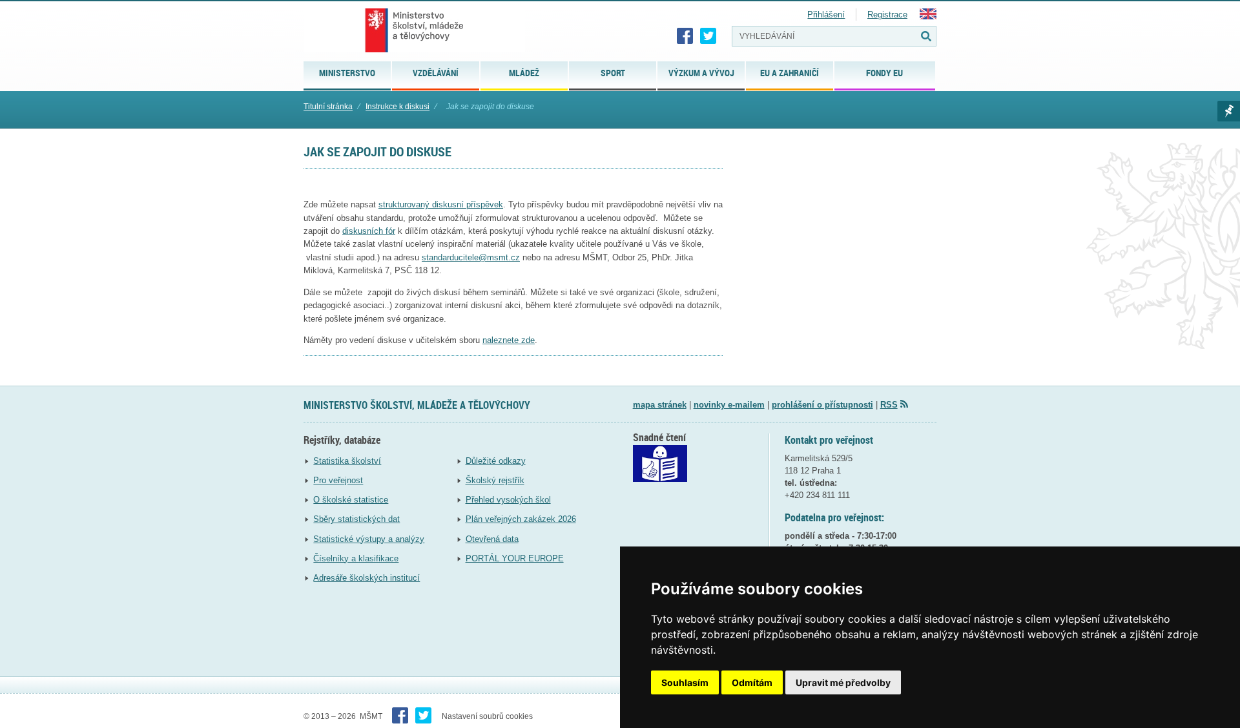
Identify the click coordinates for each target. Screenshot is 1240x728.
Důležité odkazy (496, 461)
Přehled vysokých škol (508, 499)
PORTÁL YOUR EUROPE (515, 558)
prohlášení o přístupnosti (822, 405)
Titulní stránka (328, 106)
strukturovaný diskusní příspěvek (440, 204)
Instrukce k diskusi (397, 106)
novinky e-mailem (729, 405)
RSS (889, 405)
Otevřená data (492, 539)
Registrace (887, 14)
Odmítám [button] (752, 682)
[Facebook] (685, 36)
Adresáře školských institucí (366, 578)
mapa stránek (660, 405)
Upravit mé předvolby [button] (843, 682)
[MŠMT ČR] (414, 30)
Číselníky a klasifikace (355, 558)
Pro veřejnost (338, 480)
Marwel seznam (1228, 111)
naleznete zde (508, 340)
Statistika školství (347, 461)
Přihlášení (826, 14)
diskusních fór (368, 231)
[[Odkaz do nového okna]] (660, 479)
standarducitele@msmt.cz (471, 257)
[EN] (928, 16)
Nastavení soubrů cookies (487, 716)
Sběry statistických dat (356, 519)
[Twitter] (708, 36)
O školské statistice (350, 499)
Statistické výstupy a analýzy (368, 539)
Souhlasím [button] (684, 682)
